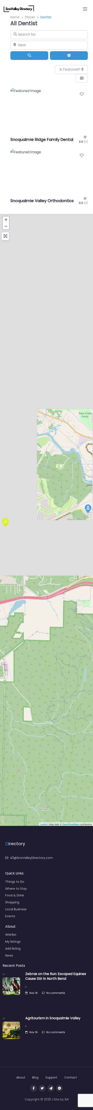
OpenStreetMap (70, 824)
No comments (55, 993)
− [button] (6, 226)
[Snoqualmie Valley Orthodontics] (88, 508)
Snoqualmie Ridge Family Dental (41, 139)
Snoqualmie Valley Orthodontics (42, 200)
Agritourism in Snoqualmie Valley (52, 1018)
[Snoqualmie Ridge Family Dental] (5, 522)
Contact (70, 1077)
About (20, 1077)
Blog (35, 1077)
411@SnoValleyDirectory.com (31, 858)
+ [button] (6, 219)
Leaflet (43, 824)
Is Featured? (70, 69)
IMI (67, 1099)
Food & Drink (14, 895)
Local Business (16, 909)
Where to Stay (16, 888)
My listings (13, 941)
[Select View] (82, 78)
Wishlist (10, 934)
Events (10, 916)
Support (51, 1077)
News (9, 955)
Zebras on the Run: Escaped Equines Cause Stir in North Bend (55, 976)
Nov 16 (33, 993)
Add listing (13, 948)
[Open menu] (85, 8)
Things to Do (14, 881)
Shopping (12, 902)
